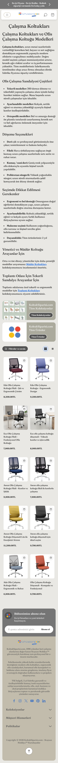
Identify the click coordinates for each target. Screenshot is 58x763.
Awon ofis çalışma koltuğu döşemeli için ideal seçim (40, 536)
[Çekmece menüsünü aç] (7, 14)
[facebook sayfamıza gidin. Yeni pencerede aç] (14, 701)
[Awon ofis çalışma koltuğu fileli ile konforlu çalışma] (42, 469)
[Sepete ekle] (24, 360)
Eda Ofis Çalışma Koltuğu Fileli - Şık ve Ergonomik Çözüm (14, 388)
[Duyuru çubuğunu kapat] (54, 4)
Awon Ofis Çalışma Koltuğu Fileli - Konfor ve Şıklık (16, 488)
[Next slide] (49, 4)
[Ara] (45, 15)
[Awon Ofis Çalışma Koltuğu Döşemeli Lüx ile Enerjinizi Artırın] (16, 518)
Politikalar (13, 726)
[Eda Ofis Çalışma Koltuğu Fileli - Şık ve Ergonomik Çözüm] (16, 369)
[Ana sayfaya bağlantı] (29, 642)
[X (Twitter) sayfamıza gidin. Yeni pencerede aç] (26, 701)
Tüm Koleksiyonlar (41, 315)
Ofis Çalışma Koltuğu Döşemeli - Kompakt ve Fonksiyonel (41, 585)
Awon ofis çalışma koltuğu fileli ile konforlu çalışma (42, 488)
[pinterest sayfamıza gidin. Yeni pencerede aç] (38, 701)
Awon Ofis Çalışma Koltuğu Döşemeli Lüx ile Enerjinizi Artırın (16, 536)
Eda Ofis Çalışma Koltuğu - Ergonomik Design (40, 388)
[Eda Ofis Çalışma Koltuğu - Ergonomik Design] (42, 369)
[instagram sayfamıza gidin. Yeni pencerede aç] (20, 701)
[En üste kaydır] (29, 751)
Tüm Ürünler (38, 336)
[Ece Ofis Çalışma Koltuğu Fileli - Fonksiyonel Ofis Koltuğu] (16, 418)
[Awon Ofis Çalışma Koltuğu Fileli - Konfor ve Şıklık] (16, 469)
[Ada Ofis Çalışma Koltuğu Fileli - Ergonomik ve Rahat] (16, 566)
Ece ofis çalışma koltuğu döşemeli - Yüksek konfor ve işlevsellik (41, 436)
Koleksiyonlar (15, 709)
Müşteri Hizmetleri (18, 718)
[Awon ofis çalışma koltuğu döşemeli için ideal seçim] (42, 518)
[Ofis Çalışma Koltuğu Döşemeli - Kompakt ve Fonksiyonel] (42, 566)
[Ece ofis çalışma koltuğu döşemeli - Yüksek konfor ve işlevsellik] (42, 418)
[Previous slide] (8, 4)
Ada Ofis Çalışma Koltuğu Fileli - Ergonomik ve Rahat (13, 585)
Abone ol (45, 629)
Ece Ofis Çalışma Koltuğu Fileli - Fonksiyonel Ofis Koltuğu (12, 438)
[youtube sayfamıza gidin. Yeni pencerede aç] (32, 701)
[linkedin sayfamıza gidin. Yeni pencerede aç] (44, 701)
